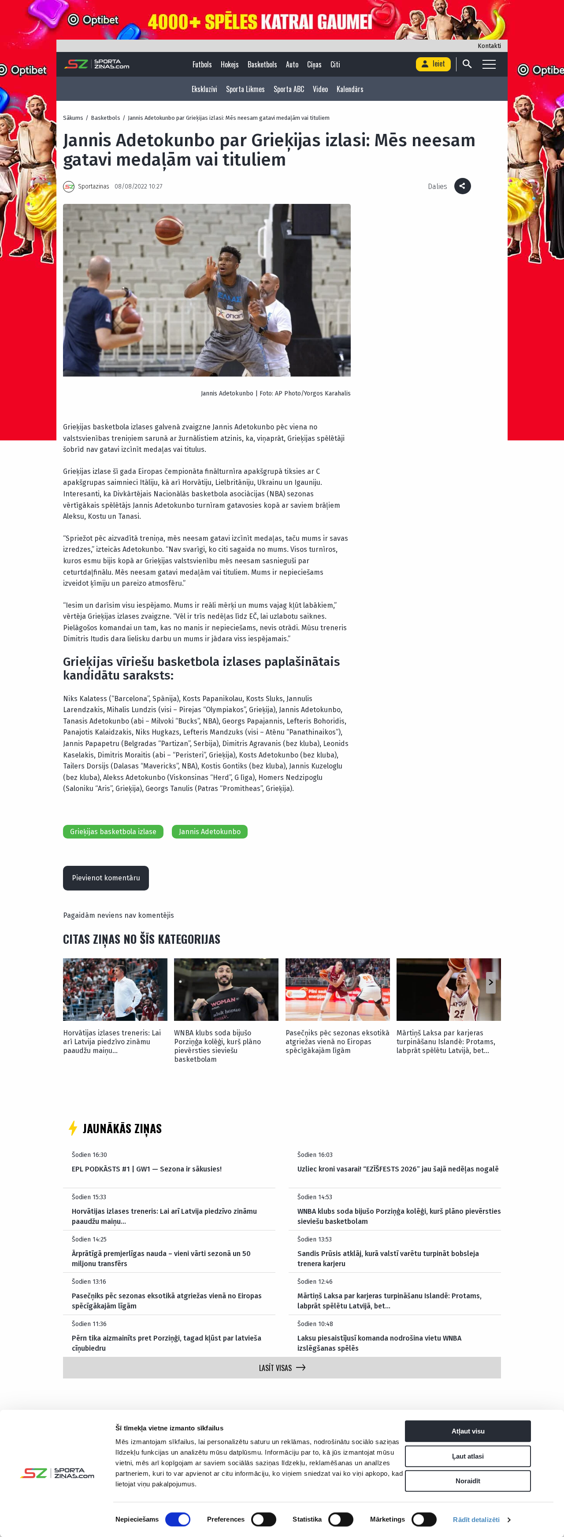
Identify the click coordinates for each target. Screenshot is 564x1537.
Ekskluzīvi (204, 89)
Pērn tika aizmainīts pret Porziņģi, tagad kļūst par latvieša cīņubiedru (166, 1343)
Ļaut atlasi (468, 1456)
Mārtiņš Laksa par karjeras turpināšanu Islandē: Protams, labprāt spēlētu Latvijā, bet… (446, 1042)
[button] (491, 983)
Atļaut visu (468, 1431)
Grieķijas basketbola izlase (113, 832)
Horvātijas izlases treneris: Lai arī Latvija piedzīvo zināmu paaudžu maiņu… (112, 1042)
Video (320, 89)
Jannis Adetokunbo (210, 832)
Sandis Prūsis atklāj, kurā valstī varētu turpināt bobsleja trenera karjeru (388, 1258)
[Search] (466, 64)
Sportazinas (93, 186)
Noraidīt (468, 1481)
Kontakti (489, 46)
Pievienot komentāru (106, 878)
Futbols (202, 64)
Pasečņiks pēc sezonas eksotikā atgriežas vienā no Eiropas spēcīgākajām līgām (338, 1042)
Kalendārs (350, 89)
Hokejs (230, 64)
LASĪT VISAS (275, 1368)
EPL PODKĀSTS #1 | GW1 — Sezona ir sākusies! (147, 1169)
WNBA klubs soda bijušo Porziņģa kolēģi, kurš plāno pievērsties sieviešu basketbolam (217, 1046)
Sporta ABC (289, 89)
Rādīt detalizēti (476, 1519)
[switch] (263, 1519)
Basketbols (262, 64)
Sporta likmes (245, 89)
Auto (292, 64)
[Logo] (96, 64)
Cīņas (314, 64)
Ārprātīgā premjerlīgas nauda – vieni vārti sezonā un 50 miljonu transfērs (161, 1258)
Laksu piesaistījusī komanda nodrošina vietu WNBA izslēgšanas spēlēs (379, 1343)
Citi (335, 64)
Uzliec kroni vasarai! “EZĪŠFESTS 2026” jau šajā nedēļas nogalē (398, 1169)
